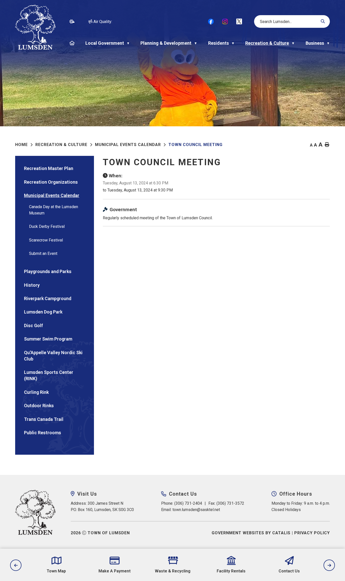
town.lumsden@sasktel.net (196, 509)
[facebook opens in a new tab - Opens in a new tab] (211, 21)
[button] (322, 21)
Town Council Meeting (195, 144)
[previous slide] (15, 565)
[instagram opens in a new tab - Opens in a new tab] (225, 21)
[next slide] (329, 565)
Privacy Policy (312, 532)
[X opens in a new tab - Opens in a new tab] (239, 21)
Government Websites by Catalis (251, 532)
